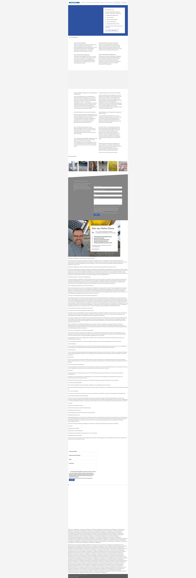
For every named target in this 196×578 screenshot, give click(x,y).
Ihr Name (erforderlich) (73, 451)
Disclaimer (85, 575)
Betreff (70, 459)
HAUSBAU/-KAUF (103, 2)
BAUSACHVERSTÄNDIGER (95, 2)
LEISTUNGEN (88, 2)
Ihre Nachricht (71, 463)
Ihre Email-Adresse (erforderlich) (74, 455)
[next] (125, 20)
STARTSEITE (83, 2)
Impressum (71, 575)
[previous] (71, 20)
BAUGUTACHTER (110, 2)
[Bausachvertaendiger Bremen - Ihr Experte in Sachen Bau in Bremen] (74, 2)
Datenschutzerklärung (78, 575)
